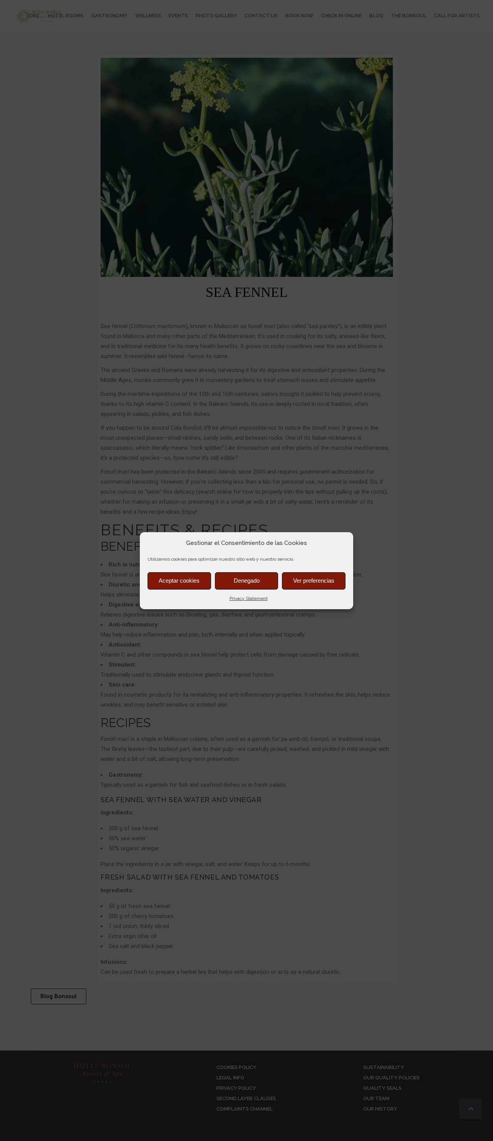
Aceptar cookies (179, 580)
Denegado (247, 580)
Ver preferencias (313, 580)
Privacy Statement (249, 598)
